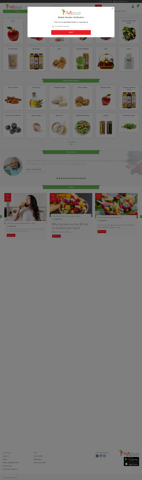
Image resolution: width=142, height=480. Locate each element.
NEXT (71, 32)
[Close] (113, 8)
